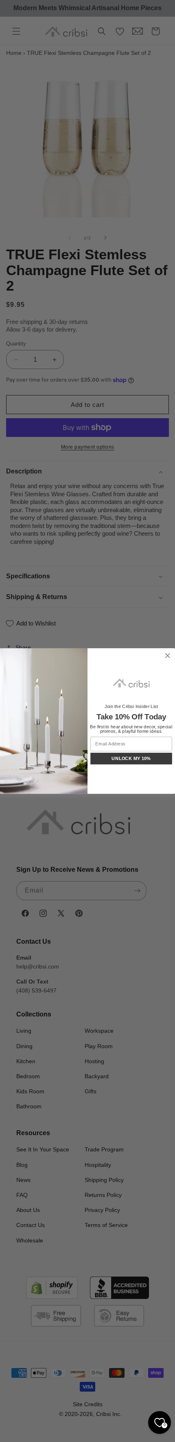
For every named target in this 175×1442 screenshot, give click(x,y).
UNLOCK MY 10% (131, 758)
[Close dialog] (167, 656)
